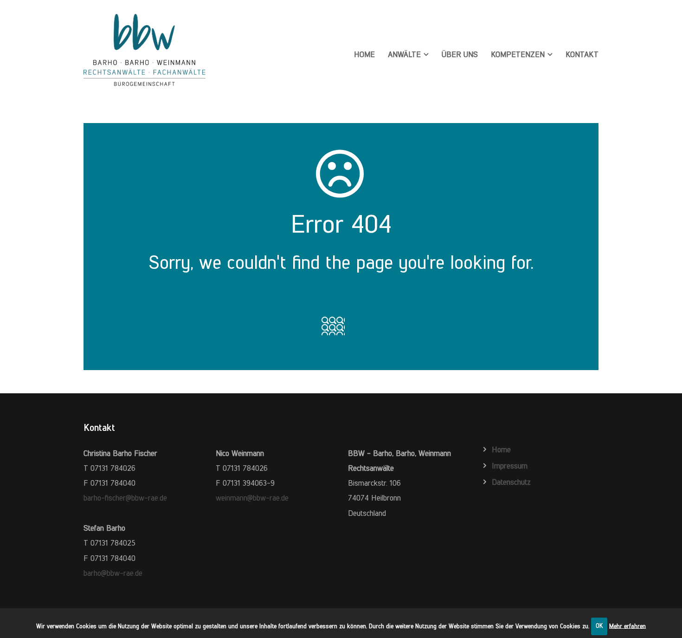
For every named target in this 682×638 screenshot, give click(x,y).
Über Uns (460, 54)
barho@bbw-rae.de (113, 573)
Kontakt (582, 54)
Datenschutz (511, 482)
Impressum (510, 465)
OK (599, 625)
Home (364, 54)
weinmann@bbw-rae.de (252, 497)
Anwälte (404, 54)
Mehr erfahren (627, 625)
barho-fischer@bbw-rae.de (125, 497)
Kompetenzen (518, 54)
